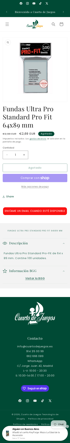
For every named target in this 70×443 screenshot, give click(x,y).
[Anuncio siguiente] (63, 12)
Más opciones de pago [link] (35, 186)
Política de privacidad (40, 418)
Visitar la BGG (35, 278)
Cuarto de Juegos (31, 414)
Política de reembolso (25, 424)
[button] (7, 24)
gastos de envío (38, 138)
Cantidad (8, 147)
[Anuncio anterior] (7, 12)
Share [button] (10, 196)
